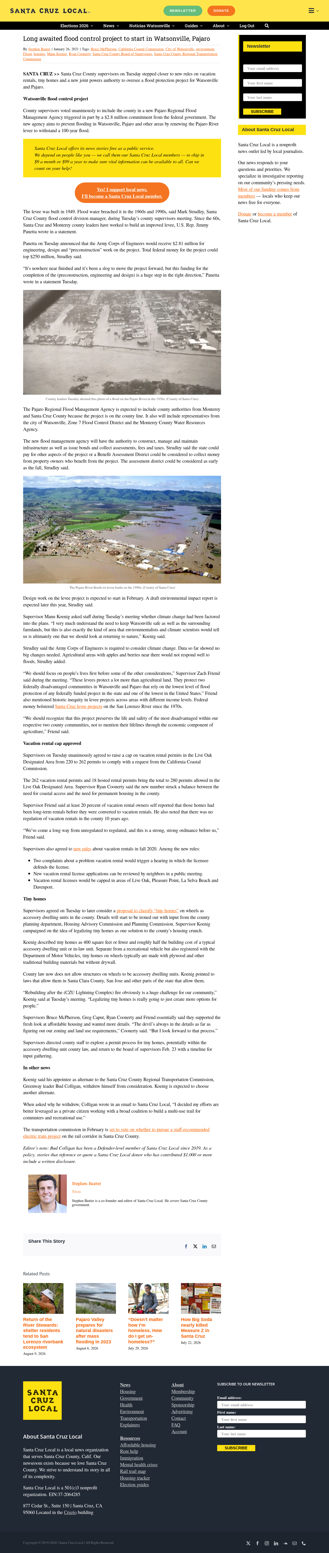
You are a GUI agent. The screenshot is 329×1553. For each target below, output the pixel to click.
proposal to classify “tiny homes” (148, 910)
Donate (244, 213)
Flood (27, 53)
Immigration (131, 1457)
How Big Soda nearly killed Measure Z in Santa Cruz (196, 1328)
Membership (183, 1391)
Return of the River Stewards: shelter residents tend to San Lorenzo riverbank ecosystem (43, 1333)
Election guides (134, 1484)
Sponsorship (182, 1404)
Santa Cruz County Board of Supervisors (122, 53)
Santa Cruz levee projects (78, 706)
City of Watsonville (180, 48)
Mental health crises (139, 1464)
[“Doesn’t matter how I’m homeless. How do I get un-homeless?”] (148, 1286)
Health (126, 1404)
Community (182, 1398)
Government (131, 1398)
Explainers (130, 1424)
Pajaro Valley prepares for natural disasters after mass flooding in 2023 (94, 1330)
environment (205, 48)
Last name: (252, 90)
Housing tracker (135, 1477)
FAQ (175, 1424)
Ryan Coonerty (79, 53)
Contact (178, 1418)
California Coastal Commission (140, 48)
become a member (275, 213)
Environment (132, 1411)
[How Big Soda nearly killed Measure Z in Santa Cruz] (201, 1286)
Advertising (182, 1411)
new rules (82, 848)
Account (179, 1431)
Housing (128, 1391)
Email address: (255, 61)
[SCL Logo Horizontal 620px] (50, 10)
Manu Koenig (57, 53)
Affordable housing (138, 1444)
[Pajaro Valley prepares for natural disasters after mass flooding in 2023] (96, 1286)
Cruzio (70, 1512)
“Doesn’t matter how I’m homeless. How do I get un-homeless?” (145, 1330)
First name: (252, 76)
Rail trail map (133, 1471)
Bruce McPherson (103, 48)
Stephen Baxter (39, 48)
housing (39, 53)
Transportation (133, 1418)
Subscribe (262, 112)
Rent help (129, 1451)
